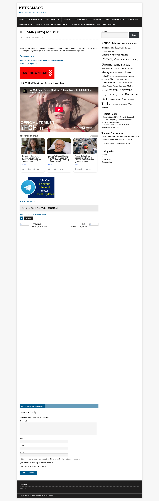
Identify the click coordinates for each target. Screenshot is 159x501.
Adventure (118, 43)
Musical (104, 90)
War (130, 104)
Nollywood (51, 19)
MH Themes (49, 496)
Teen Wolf (131, 99)
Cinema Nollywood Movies (114, 55)
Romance (97, 19)
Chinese (128, 48)
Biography (105, 48)
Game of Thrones (127, 68)
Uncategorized (106, 162)
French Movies (116, 68)
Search (104, 31)
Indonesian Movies (121, 76)
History (105, 72)
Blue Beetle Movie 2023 (121, 143)
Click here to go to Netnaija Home (33, 214)
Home (21, 19)
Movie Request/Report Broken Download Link (93, 24)
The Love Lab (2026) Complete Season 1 (116, 120)
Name (22, 438)
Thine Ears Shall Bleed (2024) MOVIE (115, 125)
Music (130, 86)
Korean (127, 79)
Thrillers (115, 104)
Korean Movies (81, 19)
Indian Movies (107, 76)
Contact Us (23, 484)
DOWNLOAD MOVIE (27, 201)
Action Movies (35, 19)
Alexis (28, 37)
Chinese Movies (108, 51)
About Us (23, 488)
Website (22, 452)
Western (104, 108)
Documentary (130, 59)
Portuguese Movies (118, 95)
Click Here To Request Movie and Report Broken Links (41, 60)
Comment (23, 421)
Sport (124, 99)
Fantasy (125, 64)
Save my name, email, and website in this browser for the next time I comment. (51, 459)
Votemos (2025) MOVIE (28, 64)
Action (105, 43)
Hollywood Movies (115, 19)
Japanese (131, 76)
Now (27, 56)
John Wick (120, 79)
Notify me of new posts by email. (34, 466)
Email (22, 445)
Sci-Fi (104, 98)
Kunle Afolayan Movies (125, 82)
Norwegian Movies (106, 95)
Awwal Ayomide (107, 136)
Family (116, 64)
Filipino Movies (105, 68)
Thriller (106, 103)
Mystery (113, 89)
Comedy (107, 59)
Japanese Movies (108, 79)
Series (67, 19)
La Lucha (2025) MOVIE (110, 122)
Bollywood (117, 47)
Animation (133, 19)
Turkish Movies (123, 104)
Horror (128, 72)
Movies (36, 37)
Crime (118, 59)
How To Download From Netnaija (51, 24)
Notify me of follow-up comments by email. (38, 463)
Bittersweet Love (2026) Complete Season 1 (117, 117)
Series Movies (25, 24)
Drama (28, 218)
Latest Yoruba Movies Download (113, 86)
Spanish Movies (115, 99)
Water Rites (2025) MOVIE (111, 127)
